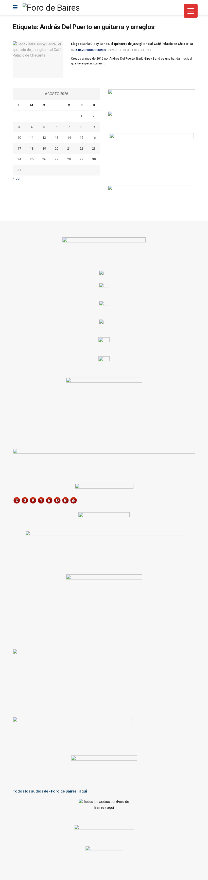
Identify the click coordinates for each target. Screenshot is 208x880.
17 (19, 148)
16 (94, 137)
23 (94, 148)
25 (31, 159)
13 (56, 137)
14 (69, 137)
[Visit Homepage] (51, 7)
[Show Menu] (15, 7)
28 (69, 159)
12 (44, 137)
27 (56, 159)
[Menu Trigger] (191, 11)
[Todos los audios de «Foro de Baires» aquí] (104, 808)
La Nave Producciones (90, 50)
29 (81, 159)
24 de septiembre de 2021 (127, 50)
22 (81, 148)
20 (56, 148)
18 (31, 148)
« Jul (16, 178)
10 (19, 137)
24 (19, 159)
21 (69, 148)
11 (31, 137)
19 (44, 148)
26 (44, 159)
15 (81, 137)
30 (94, 159)
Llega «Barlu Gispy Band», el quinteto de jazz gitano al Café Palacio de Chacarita (132, 43)
